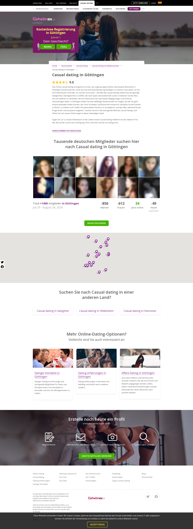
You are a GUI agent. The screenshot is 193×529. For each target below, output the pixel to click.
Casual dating (86, 3)
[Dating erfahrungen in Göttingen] (96, 358)
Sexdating (37, 3)
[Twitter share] (2, 262)
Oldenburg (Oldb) (90, 9)
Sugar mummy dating (121, 480)
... (97, 3)
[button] (87, 255)
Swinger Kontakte (40, 484)
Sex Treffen (61, 3)
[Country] (160, 2)
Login (153, 3)
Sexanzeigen (91, 480)
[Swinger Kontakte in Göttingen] (53, 358)
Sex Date (73, 3)
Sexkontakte (117, 477)
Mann (47, 46)
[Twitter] (148, 496)
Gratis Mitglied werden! (96, 455)
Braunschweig (72, 9)
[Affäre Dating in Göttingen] (140, 358)
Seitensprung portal (67, 473)
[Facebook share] (2, 266)
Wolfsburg (120, 9)
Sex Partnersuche (93, 473)
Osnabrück (107, 9)
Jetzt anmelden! (140, 3)
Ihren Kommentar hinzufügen (66, 131)
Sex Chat (49, 3)
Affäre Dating (38, 473)
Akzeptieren (97, 524)
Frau (64, 46)
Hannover (58, 9)
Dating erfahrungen (41, 480)
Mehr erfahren (96, 223)
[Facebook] (156, 496)
